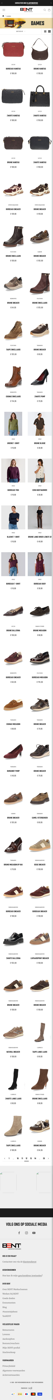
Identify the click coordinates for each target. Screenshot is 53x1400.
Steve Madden (13, 205)
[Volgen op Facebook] (19, 1233)
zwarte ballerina (13, 958)
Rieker (39, 1141)
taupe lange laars (39, 1051)
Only (13, 439)
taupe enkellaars (13, 349)
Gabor (40, 252)
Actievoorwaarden (11, 1375)
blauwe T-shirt (13, 536)
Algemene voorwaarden (13, 1370)
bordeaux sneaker (13, 209)
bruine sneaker (40, 209)
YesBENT (6, 1316)
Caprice (40, 1047)
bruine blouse (39, 443)
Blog (4, 1307)
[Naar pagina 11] (4, 1158)
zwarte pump (40, 396)
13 (31, 1158)
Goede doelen (8, 1298)
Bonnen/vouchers (10, 1343)
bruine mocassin (39, 630)
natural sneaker (13, 1051)
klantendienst (29, 1261)
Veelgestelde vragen (10, 1324)
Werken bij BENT (10, 1294)
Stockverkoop (8, 1352)
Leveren (6, 1334)
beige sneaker (39, 864)
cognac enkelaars (13, 396)
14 (35, 1158)
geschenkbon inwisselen (30, 1275)
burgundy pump (13, 771)
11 (22, 1158)
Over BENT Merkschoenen (14, 1289)
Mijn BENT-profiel (11, 1347)
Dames (8, 16)
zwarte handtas (13, 115)
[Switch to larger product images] (45, 31)
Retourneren (8, 1330)
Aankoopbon (8, 1339)
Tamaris (40, 345)
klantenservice (32, 3)
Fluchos (13, 252)
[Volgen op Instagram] (26, 1233)
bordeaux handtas (13, 68)
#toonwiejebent (9, 1311)
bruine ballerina (13, 630)
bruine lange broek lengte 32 (40, 536)
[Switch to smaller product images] (49, 31)
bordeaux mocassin (40, 677)
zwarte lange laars (13, 1098)
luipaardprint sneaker (40, 958)
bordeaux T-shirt (13, 583)
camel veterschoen (40, 817)
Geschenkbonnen (9, 1269)
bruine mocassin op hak (13, 864)
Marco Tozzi (39, 626)
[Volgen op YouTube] (34, 1233)
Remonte (13, 298)
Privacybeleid (8, 1366)
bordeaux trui (13, 490)
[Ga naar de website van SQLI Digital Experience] (30, 1388)
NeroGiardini (39, 860)
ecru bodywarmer (39, 490)
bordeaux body (40, 583)
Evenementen (9, 1302)
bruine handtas (40, 68)
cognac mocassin (13, 724)
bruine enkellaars (13, 256)
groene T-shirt (13, 443)
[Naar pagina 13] (48, 1158)
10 (18, 1158)
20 (44, 1158)
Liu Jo (13, 64)
